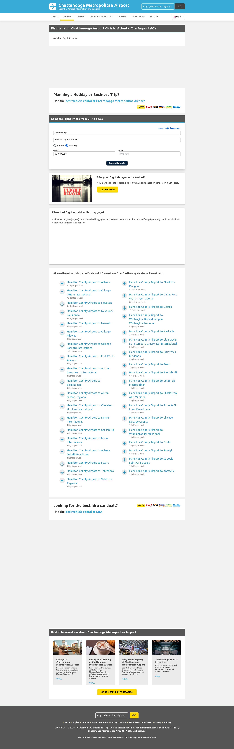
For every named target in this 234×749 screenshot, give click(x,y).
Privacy (157, 722)
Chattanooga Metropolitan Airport (93, 6)
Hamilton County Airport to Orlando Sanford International (89, 347)
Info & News (138, 17)
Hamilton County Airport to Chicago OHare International (89, 294)
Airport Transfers (102, 17)
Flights (67, 17)
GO (179, 6)
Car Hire (81, 17)
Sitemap (167, 722)
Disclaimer (147, 722)
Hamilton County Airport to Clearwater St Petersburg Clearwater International (153, 343)
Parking (122, 17)
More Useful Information (117, 692)
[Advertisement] (117, 67)
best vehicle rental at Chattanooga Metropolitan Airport (105, 101)
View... (59, 679)
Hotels (154, 17)
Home (55, 17)
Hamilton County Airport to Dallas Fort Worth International (153, 298)
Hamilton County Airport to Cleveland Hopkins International (90, 409)
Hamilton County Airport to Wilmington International (146, 433)
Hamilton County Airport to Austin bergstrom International (88, 372)
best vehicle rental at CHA (83, 511)
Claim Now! (108, 189)
